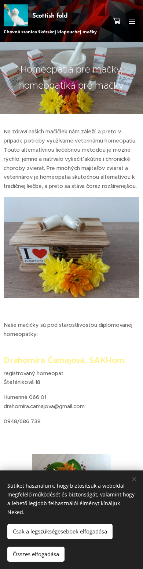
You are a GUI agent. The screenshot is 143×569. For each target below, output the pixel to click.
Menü (132, 21)
